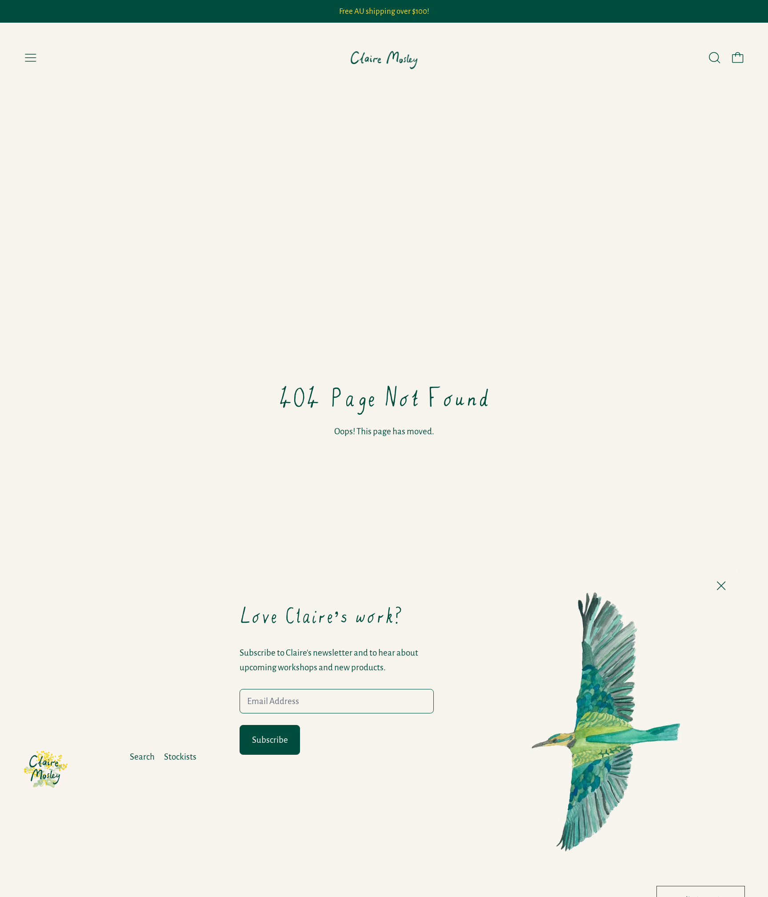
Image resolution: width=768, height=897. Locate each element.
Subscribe (270, 740)
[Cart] (738, 58)
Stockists (180, 756)
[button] (715, 58)
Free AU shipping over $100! (384, 11)
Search (142, 756)
